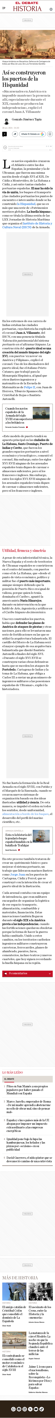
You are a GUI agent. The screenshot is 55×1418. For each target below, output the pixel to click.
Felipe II (29, 387)
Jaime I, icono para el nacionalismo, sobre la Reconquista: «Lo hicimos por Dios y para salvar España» (40, 1377)
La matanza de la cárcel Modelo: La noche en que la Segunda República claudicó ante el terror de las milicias (40, 1343)
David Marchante (11, 850)
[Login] (51, 10)
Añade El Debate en (30, 134)
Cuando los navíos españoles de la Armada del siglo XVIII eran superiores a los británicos (19, 415)
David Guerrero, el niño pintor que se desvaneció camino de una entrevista (29, 1159)
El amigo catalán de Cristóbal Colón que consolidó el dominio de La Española (14, 1314)
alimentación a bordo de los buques (25, 814)
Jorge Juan (17, 874)
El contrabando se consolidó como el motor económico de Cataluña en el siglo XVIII (13, 1362)
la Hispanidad (26, 203)
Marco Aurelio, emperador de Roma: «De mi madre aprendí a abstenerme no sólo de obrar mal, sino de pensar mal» (28, 1107)
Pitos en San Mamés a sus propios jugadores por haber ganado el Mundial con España (27, 1090)
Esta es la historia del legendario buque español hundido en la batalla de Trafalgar (18, 840)
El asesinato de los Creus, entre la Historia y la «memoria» (40, 1312)
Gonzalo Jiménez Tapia (26, 119)
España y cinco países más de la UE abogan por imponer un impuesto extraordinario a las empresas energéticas (27, 1125)
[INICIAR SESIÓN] (51, 10)
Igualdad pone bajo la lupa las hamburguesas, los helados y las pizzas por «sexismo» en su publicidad (25, 1144)
